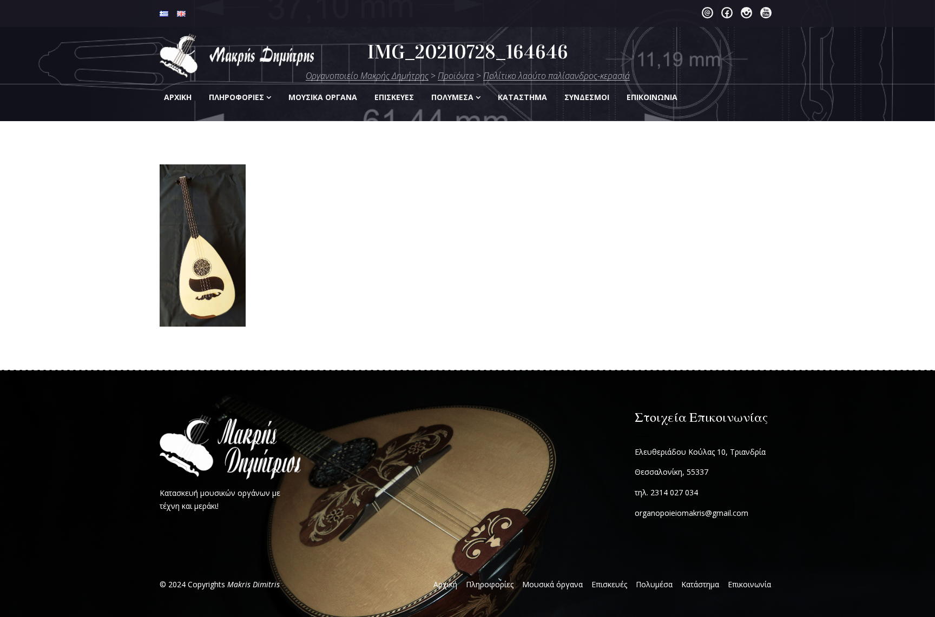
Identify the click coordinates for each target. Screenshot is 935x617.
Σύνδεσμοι (586, 97)
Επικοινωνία (749, 584)
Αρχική (178, 97)
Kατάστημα (522, 97)
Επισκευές (609, 584)
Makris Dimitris (253, 584)
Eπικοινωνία (652, 97)
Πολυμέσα (452, 97)
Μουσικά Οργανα (322, 97)
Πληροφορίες (236, 97)
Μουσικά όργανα (552, 584)
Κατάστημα (700, 584)
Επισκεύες (394, 97)
